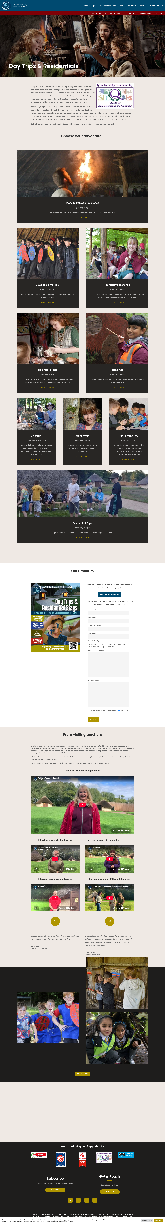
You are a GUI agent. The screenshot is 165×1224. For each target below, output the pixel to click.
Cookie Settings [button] (147, 1221)
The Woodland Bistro (129, 13)
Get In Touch (110, 1192)
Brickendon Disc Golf (112, 13)
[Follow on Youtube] (94, 1200)
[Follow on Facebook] (70, 1200)
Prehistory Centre (145, 13)
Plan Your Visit (158, 13)
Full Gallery (82, 1074)
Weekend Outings (97, 13)
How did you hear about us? (97, 650)
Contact (153, 6)
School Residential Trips (107, 6)
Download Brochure (109, 594)
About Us (143, 6)
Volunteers (132, 6)
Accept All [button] (158, 1221)
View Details (82, 217)
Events (122, 6)
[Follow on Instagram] (86, 1200)
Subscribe (55, 1190)
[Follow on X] (78, 1200)
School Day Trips (89, 6)
